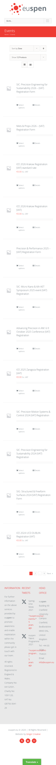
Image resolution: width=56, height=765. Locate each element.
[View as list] (30, 65)
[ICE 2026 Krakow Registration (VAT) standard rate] (8, 168)
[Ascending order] (43, 48)
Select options (22, 106)
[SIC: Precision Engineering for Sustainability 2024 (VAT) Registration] (8, 454)
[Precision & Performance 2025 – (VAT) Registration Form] (8, 252)
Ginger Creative (33, 734)
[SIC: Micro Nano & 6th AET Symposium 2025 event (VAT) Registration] (8, 290)
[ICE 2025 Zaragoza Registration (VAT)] (8, 373)
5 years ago (31, 624)
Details (37, 105)
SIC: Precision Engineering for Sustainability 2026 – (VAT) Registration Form (31, 88)
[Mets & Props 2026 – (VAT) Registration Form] (8, 130)
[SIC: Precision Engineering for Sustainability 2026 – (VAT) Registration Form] (8, 88)
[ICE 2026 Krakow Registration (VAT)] (8, 210)
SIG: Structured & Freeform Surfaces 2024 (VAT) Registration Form (33, 495)
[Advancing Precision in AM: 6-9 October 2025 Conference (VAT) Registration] (8, 332)
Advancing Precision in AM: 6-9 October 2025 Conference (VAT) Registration (33, 331)
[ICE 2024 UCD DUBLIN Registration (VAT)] (8, 537)
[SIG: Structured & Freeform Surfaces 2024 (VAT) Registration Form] (8, 495)
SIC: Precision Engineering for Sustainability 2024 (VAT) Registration (31, 453)
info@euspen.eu (46, 662)
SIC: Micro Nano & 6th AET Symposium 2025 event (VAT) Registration (31, 290)
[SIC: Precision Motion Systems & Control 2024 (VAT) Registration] (8, 415)
